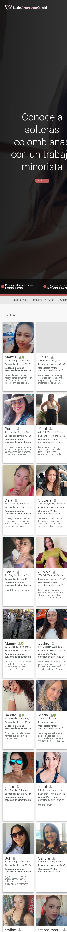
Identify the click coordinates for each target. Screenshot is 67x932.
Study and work (45, 805)
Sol (7, 858)
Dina (8, 500)
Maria (43, 715)
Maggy (10, 643)
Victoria (44, 500)
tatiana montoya (49, 930)
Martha (11, 357)
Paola (9, 429)
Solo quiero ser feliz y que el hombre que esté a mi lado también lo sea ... (18, 736)
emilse (10, 930)
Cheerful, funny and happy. (17, 590)
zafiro (9, 787)
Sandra (10, 715)
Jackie (43, 643)
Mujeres (37, 299)
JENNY (44, 572)
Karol (42, 429)
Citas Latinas (20, 299)
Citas (51, 299)
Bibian (43, 357)
